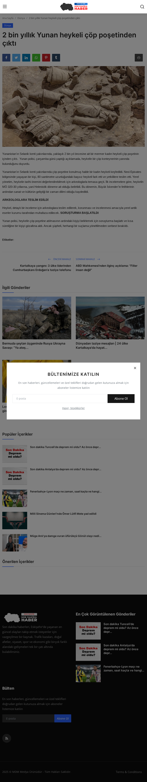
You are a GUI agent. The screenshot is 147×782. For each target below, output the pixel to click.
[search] (142, 6)
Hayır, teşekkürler (73, 408)
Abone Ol (121, 398)
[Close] (135, 368)
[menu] (5, 6)
